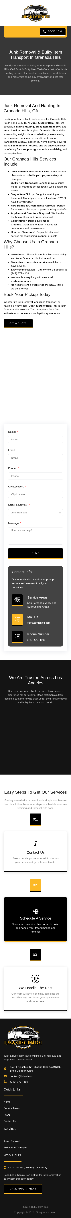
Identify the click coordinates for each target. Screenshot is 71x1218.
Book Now (55, 31)
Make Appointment (23, 1189)
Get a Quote (18, 323)
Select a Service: (18, 504)
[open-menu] (7, 32)
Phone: (12, 468)
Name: (12, 431)
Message (13, 523)
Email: (11, 449)
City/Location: (16, 486)
